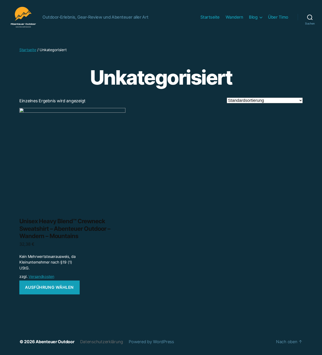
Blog (253, 17)
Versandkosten (41, 276)
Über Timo (278, 17)
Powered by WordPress (151, 341)
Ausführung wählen (49, 287)
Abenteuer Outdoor (55, 341)
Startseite (210, 17)
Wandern (234, 17)
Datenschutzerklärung (101, 341)
